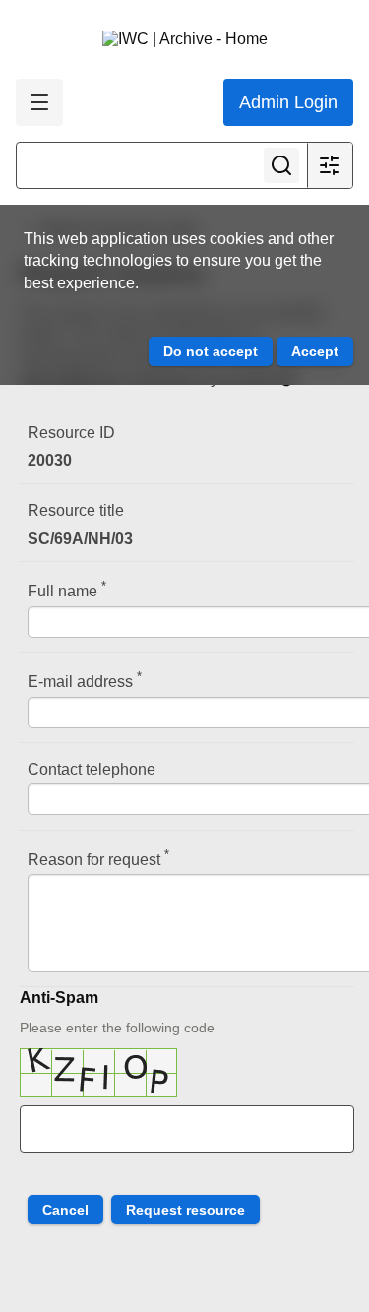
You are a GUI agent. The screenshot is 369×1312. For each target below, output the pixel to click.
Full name (67, 589)
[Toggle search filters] (329, 165)
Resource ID (71, 432)
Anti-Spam (59, 997)
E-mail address (85, 679)
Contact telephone (91, 769)
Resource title (76, 510)
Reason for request (98, 857)
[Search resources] (281, 165)
